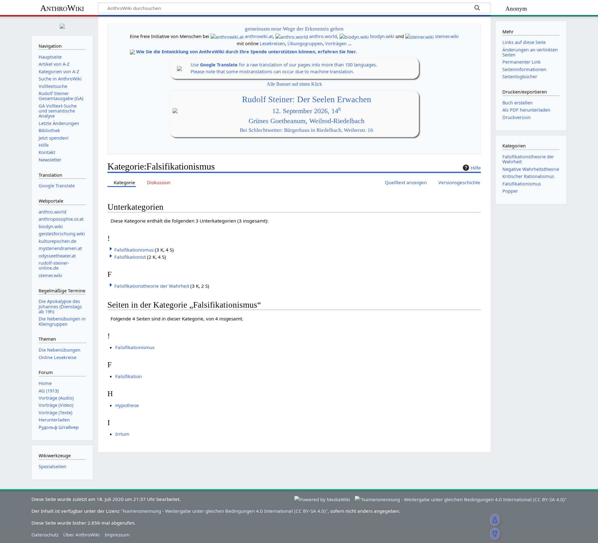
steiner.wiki (447, 36)
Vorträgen (336, 43)
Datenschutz (45, 534)
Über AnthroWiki (81, 534)
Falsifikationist (130, 257)
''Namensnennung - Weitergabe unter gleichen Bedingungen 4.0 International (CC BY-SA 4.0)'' (224, 511)
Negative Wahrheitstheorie (530, 169)
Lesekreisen (272, 43)
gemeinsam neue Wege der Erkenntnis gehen (294, 29)
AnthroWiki (62, 8)
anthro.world (323, 36)
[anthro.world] (291, 36)
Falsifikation (128, 376)
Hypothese (127, 405)
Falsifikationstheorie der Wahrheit (151, 286)
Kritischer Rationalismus (528, 176)
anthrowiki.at (259, 36)
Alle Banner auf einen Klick (294, 84)
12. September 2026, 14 (306, 111)
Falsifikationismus (134, 250)
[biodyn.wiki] (354, 36)
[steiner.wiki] (419, 36)
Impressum (117, 534)
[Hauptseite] (62, 25)
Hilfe (476, 168)
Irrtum (122, 434)
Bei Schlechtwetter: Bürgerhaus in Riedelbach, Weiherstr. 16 (306, 130)
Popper (510, 191)
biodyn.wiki (382, 36)
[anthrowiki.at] (227, 36)
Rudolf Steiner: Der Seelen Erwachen (306, 99)
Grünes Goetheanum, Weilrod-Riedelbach (306, 121)
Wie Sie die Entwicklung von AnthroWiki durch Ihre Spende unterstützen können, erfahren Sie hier (246, 52)
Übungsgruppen (305, 43)
